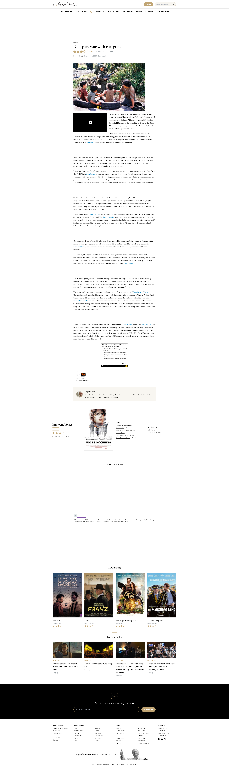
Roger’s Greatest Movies (60, 728)
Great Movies (98, 12)
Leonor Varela (108, 217)
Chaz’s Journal (120, 731)
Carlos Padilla (94, 214)
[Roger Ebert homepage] (65, 4)
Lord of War (127, 324)
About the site (162, 728)
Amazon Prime (78, 731)
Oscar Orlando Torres (154, 432)
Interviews (128, 12)
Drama (90, 51)
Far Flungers (120, 738)
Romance (98, 733)
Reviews (75, 42)
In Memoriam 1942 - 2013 (108, 754)
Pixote (146, 292)
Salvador (90, 142)
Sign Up (55, 740)
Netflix (97, 731)
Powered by (78, 380)
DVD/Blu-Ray (141, 728)
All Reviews (56, 731)
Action (76, 728)
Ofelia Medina (120, 435)
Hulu (75, 743)
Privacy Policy (131, 764)
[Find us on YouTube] (162, 739)
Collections (81, 12)
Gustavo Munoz (79, 246)
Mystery (97, 728)
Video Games (141, 731)
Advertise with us (163, 733)
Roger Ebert (78, 56)
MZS (117, 736)
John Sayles (90, 174)
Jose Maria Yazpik (121, 430)
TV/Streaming (114, 12)
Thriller (97, 741)
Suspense (98, 738)
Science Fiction (99, 736)
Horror (76, 741)
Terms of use (120, 764)
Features (139, 736)
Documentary (78, 736)
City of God (137, 292)
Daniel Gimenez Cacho (82, 300)
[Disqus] (114, 536)
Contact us (161, 731)
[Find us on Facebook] (158, 739)
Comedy (76, 733)
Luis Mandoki (129, 263)
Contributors (163, 12)
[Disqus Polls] (114, 491)
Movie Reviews (66, 12)
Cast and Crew (57, 733)
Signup (148, 4)
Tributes (118, 743)
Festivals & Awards (144, 12)
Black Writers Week (143, 733)
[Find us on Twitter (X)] (165, 739)
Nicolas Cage (146, 324)
